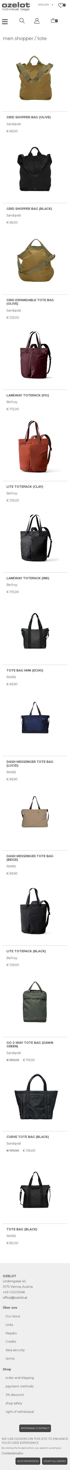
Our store (13, 1316)
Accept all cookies (55, 1461)
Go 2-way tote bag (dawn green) (30, 1044)
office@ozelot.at (15, 1297)
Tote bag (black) (22, 1229)
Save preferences (28, 1461)
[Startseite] (9, 6)
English (43, 4)
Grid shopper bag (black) (29, 209)
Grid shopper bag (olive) (29, 117)
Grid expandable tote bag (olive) (30, 301)
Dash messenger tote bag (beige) (30, 858)
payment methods (19, 1386)
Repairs (11, 1333)
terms (10, 1358)
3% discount (15, 1395)
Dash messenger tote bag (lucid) (30, 763)
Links (9, 1325)
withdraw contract (35, 1428)
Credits (11, 1341)
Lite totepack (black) (26, 951)
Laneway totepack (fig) (28, 395)
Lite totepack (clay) (25, 486)
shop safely (14, 1403)
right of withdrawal (20, 1412)
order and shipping (20, 1378)
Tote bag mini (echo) (25, 670)
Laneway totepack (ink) (28, 578)
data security (15, 1350)
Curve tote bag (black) (28, 1137)
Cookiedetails (11, 1453)
